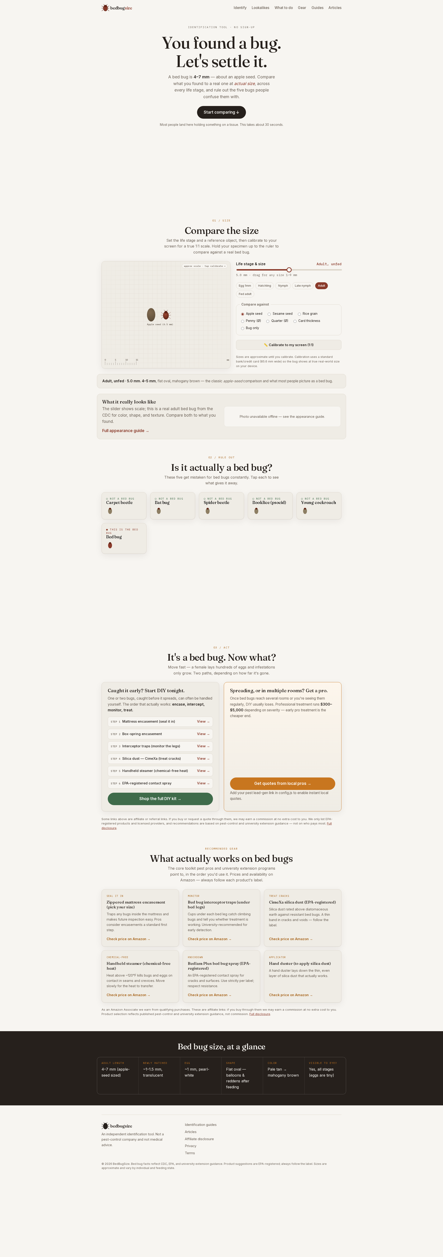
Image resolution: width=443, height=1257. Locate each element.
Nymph (283, 285)
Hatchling (264, 285)
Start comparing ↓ (221, 112)
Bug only (252, 328)
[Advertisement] (221, 172)
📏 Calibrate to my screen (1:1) (289, 345)
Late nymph (303, 285)
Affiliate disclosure (199, 1139)
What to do (284, 8)
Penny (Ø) (253, 321)
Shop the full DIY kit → (160, 798)
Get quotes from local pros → (282, 783)
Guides (317, 8)
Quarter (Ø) (279, 321)
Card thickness (309, 321)
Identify (240, 8)
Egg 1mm (245, 285)
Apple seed (254, 313)
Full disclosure (259, 1014)
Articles (335, 8)
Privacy (190, 1146)
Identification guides (201, 1125)
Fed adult (245, 294)
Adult (321, 285)
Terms (190, 1153)
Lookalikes (260, 8)
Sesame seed (283, 313)
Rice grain (310, 313)
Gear (302, 8)
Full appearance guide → (125, 430)
